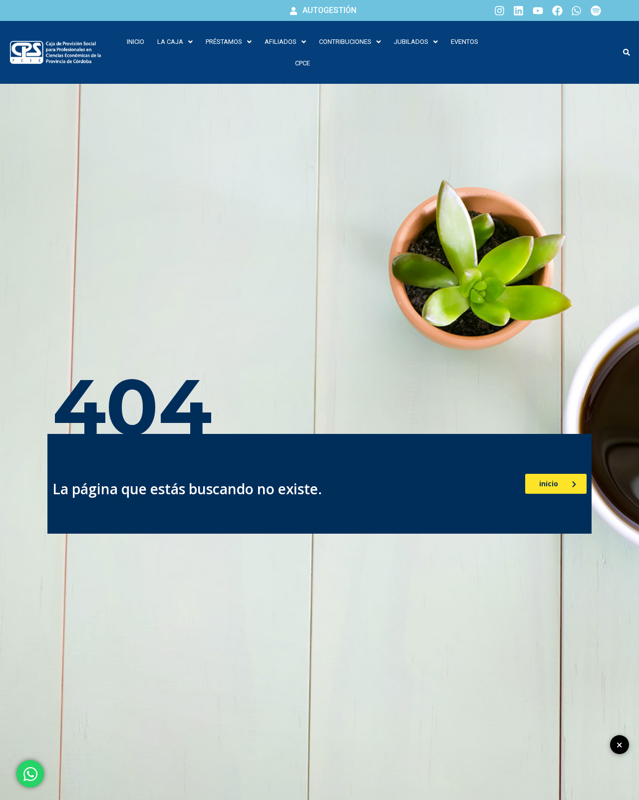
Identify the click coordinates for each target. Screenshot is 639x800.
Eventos (464, 41)
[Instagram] (499, 10)
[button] (175, 41)
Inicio (135, 41)
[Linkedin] (518, 10)
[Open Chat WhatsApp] (30, 774)
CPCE (302, 63)
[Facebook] (557, 10)
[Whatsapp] (576, 10)
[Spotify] (595, 10)
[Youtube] (538, 10)
